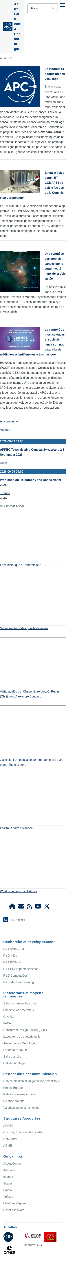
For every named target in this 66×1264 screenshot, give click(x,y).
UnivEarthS (10, 1139)
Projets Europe (13, 1087)
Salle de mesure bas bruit (19, 1003)
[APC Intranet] (12, 907)
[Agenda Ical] (29, 907)
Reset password (13, 1210)
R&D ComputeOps (15, 975)
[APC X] (47, 907)
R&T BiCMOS (12, 962)
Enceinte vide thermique (19, 1010)
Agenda (5, 429)
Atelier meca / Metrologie (19, 1043)
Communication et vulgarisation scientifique (31, 1081)
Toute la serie (17, 764)
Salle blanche (12, 1056)
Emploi (7, 1190)
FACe (7, 1023)
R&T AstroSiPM (13, 949)
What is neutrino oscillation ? (18, 891)
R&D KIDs (10, 955)
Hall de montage (14, 1063)
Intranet (8, 1176)
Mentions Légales (14, 1203)
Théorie (5, 493)
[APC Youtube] (38, 907)
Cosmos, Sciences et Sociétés (23, 1132)
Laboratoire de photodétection (22, 1036)
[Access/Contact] (21, 907)
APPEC (8, 1125)
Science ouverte (13, 1101)
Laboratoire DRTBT (16, 1049)
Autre (3, 462)
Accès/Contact (12, 1163)
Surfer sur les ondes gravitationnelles (24, 628)
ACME (7, 1145)
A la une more (9, 421)
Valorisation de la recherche (21, 1107)
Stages (7, 1183)
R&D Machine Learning (18, 982)
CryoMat (8, 1016)
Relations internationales (19, 1094)
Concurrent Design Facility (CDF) (25, 1030)
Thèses (8, 1196)
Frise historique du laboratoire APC (23, 565)
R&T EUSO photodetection (20, 969)
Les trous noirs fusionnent (16, 828)
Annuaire (9, 1170)
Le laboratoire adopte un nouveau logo (55, 73)
